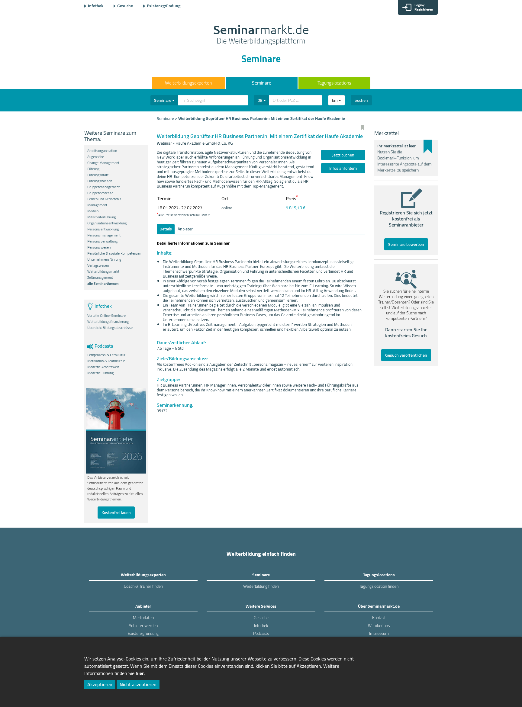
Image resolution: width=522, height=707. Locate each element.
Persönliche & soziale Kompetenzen (114, 253)
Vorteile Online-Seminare (106, 315)
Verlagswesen (98, 265)
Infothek (95, 6)
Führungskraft (97, 174)
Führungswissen (99, 180)
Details (166, 229)
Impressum (379, 633)
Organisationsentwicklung (107, 223)
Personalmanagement (104, 235)
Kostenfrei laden (116, 512)
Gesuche (125, 6)
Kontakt (379, 618)
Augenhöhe (95, 156)
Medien (92, 211)
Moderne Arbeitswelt (103, 367)
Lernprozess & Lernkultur (106, 354)
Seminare (261, 82)
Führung (93, 168)
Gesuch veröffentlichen (406, 355)
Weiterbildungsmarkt (103, 271)
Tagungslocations (334, 82)
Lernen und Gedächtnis (104, 199)
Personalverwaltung (102, 241)
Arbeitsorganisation (102, 150)
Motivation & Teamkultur (106, 360)
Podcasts (261, 633)
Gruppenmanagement (103, 187)
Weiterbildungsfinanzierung (108, 321)
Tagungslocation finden (378, 586)
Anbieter (185, 229)
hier (140, 673)
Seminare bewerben (406, 244)
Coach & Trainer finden (143, 586)
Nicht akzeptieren (138, 684)
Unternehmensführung (104, 259)
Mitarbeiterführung (101, 217)
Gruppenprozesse (100, 193)
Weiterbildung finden (261, 586)
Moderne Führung (100, 373)
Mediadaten (143, 618)
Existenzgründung (163, 6)
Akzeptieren (99, 684)
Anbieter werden (143, 625)
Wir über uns (379, 625)
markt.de (261, 35)
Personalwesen (99, 247)
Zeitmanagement (100, 277)
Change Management (103, 162)
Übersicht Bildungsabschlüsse (110, 327)
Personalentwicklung (103, 229)
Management (97, 205)
